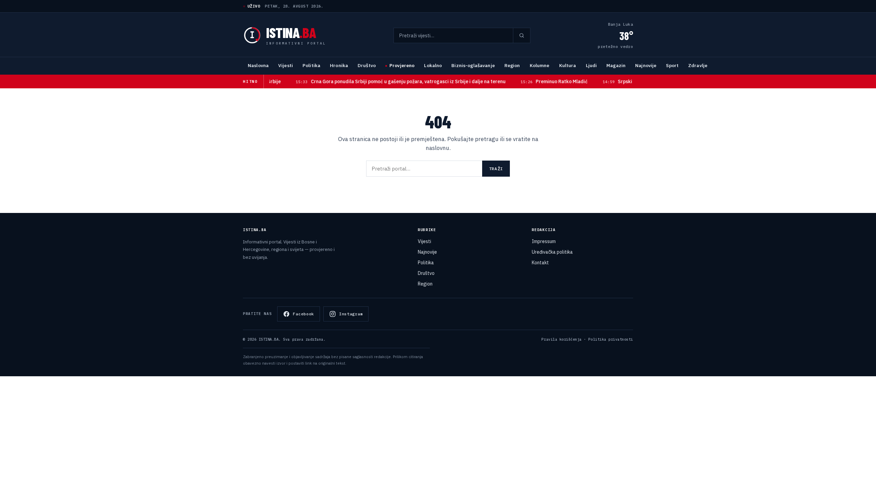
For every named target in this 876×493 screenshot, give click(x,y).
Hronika (339, 65)
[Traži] (521, 35)
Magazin (616, 65)
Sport (672, 65)
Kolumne (540, 65)
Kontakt (540, 263)
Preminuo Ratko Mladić (542, 81)
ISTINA (291, 32)
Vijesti (285, 65)
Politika (311, 65)
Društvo (367, 65)
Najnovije (645, 65)
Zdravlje (697, 65)
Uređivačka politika (552, 252)
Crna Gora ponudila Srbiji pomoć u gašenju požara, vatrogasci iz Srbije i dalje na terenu (389, 81)
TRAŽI (496, 168)
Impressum (544, 241)
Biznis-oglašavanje (472, 65)
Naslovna (258, 65)
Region (512, 65)
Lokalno (433, 65)
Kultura (567, 65)
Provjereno (401, 65)
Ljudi (591, 65)
